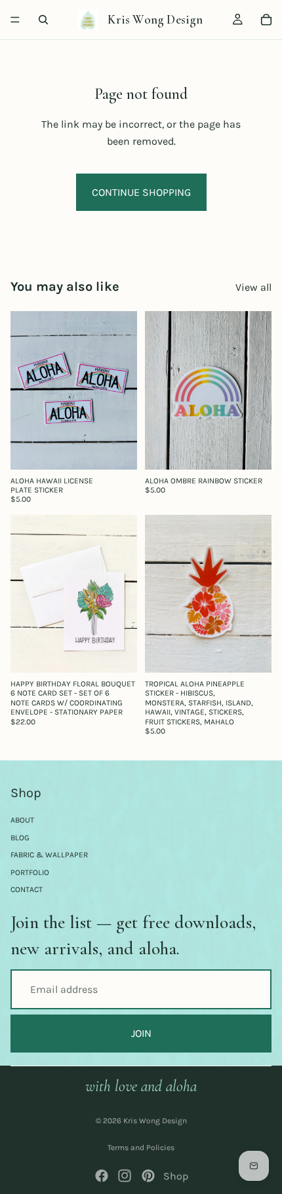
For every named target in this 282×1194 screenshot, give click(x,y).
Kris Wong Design (155, 1120)
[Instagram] (124, 1176)
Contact (26, 889)
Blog (20, 837)
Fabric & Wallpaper (49, 854)
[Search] (43, 19)
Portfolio (29, 872)
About (22, 820)
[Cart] (266, 19)
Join (141, 1033)
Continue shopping (141, 192)
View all (253, 287)
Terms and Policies (141, 1147)
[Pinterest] (148, 1176)
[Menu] (15, 20)
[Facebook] (102, 1176)
